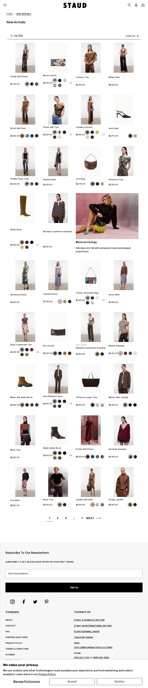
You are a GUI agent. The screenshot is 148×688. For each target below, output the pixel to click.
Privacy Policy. (47, 674)
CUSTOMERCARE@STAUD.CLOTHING (93, 647)
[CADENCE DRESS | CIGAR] (91, 110)
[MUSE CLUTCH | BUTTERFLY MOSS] (58, 58)
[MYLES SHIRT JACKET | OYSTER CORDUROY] (124, 379)
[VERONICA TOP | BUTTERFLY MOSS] (124, 161)
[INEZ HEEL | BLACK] (124, 110)
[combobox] (127, 36)
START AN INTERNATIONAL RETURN (93, 625)
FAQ (7, 631)
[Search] (129, 5)
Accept (72, 681)
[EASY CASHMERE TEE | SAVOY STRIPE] (25, 327)
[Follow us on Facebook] (23, 602)
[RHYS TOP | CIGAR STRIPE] (58, 482)
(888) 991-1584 (101, 657)
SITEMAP (10, 654)
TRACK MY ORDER (83, 637)
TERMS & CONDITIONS (17, 648)
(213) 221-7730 (81, 657)
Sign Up (74, 587)
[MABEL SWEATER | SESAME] (124, 327)
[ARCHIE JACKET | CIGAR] (124, 482)
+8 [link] (70, 455)
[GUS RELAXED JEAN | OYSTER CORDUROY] (58, 379)
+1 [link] (70, 134)
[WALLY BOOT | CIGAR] (25, 208)
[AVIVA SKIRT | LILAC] (124, 275)
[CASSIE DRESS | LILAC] (58, 275)
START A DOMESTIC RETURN (89, 619)
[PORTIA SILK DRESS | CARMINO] (91, 430)
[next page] (98, 518)
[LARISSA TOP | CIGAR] (91, 58)
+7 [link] (37, 244)
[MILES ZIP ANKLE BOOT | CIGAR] (25, 379)
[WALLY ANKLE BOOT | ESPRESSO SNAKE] (58, 430)
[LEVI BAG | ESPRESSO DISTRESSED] (91, 161)
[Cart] (143, 5)
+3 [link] (37, 352)
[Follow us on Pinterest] (46, 602)
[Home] (74, 5)
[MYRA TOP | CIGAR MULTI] (25, 430)
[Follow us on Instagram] (12, 602)
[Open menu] (5, 5)
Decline (119, 681)
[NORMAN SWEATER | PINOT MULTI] (124, 430)
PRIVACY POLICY (13, 643)
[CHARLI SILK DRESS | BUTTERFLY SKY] (25, 58)
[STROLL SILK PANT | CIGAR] (25, 110)
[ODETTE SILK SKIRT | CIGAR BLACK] (91, 482)
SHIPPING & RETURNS (16, 637)
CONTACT (10, 625)
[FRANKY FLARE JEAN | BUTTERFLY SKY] (25, 161)
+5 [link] (103, 300)
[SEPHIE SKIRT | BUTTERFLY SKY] (58, 161)
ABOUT (9, 619)
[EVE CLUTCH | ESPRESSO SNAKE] (58, 327)
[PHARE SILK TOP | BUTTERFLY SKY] (58, 110)
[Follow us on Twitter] (35, 602)
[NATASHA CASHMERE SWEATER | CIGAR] (91, 327)
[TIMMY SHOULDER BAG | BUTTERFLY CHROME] (91, 275)
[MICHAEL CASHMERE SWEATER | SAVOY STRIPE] (58, 208)
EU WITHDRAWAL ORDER (87, 631)
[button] (136, 5)
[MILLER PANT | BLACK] (124, 58)
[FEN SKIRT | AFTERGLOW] (25, 482)
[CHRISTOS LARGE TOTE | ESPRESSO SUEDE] (91, 379)
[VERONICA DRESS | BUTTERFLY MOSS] (25, 275)
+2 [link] (70, 83)
